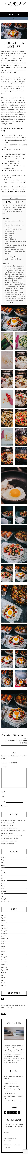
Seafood (3, 894)
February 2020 (4, 933)
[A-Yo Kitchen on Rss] (19, 1112)
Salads (2, 888)
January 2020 (3, 936)
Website (3, 801)
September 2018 (4, 970)
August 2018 (3, 972)
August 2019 (3, 941)
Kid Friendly (3, 878)
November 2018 (4, 964)
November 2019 (4, 938)
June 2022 (3, 920)
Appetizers (3, 857)
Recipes (2, 886)
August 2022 (3, 918)
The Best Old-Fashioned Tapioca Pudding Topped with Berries (13, 830)
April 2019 (3, 951)
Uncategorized (4, 899)
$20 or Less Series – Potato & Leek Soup (12, 734)
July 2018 (3, 975)
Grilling (2, 875)
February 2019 (4, 957)
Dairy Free (3, 862)
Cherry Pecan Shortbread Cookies (7, 843)
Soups (2, 896)
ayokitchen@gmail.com (11, 1139)
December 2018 (4, 962)
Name (3, 792)
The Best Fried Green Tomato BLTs (8, 823)
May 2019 (3, 949)
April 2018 (3, 983)
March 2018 (3, 985)
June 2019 (3, 946)
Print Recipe (15, 198)
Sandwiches (3, 891)
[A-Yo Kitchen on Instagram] (13, 1112)
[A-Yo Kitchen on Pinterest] (16, 1112)
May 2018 (3, 980)
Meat (2, 883)
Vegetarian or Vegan (5, 901)
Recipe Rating (4, 763)
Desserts (2, 865)
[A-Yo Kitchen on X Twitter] (8, 1112)
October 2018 (4, 967)
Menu (14, 9)
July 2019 (3, 944)
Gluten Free (3, 873)
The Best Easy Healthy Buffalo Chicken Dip (9, 828)
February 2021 (4, 931)
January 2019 (3, 959)
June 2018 (3, 977)
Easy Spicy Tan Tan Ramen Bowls (7, 825)
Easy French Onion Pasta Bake (7, 833)
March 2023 (3, 915)
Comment (3, 767)
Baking (2, 860)
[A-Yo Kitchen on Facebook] (5, 1112)
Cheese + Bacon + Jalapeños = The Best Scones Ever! (16, 741)
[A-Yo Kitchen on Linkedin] (10, 1112)
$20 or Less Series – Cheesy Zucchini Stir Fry (14, 44)
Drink (2, 870)
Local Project (3, 881)
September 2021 (4, 928)
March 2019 (3, 954)
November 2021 (4, 923)
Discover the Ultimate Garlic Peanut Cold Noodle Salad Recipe (13, 820)
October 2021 (4, 925)
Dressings (3, 868)
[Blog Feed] (2, 999)
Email (2, 796)
